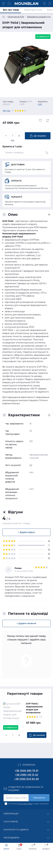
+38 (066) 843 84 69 (26, 779)
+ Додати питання (26, 623)
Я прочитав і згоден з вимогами (28, 804)
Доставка (18, 164)
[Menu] (3, 3)
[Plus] (19, 136)
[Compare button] (47, 120)
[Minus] (6, 136)
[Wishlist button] (40, 120)
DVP (40, 104)
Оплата (16, 180)
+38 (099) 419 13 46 (26, 774)
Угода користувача (25, 804)
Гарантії (16, 197)
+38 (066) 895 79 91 (26, 770)
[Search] (9, 3)
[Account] (49, 3)
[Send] (46, 152)
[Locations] (44, 3)
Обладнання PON (16, 17)
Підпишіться (39, 798)
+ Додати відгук (26, 532)
